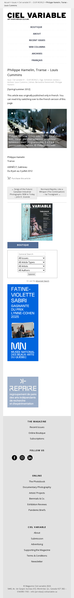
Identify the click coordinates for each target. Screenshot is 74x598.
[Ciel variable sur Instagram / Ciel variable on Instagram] (22, 459)
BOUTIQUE (36, 27)
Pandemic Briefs (37, 510)
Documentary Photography (37, 487)
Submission (37, 538)
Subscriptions (37, 438)
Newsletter (37, 561)
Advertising (37, 544)
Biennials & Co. (37, 498)
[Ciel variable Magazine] (37, 20)
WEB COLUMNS (37, 46)
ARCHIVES (37, 53)
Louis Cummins (21, 82)
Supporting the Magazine (37, 550)
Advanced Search (42, 281)
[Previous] (22, 128)
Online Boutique (37, 432)
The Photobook (37, 481)
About (37, 33)
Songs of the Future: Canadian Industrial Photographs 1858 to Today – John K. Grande (22, 193)
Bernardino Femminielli (44, 82)
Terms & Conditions (37, 555)
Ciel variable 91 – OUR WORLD (31, 2)
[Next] (52, 128)
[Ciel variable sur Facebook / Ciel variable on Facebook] (14, 459)
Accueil (7, 2)
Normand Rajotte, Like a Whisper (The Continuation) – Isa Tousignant (51, 192)
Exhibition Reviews (37, 504)
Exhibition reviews (51, 80)
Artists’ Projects (37, 492)
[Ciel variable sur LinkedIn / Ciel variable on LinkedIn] (30, 459)
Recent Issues (37, 427)
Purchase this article (21, 178)
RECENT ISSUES (37, 40)
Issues (14, 2)
